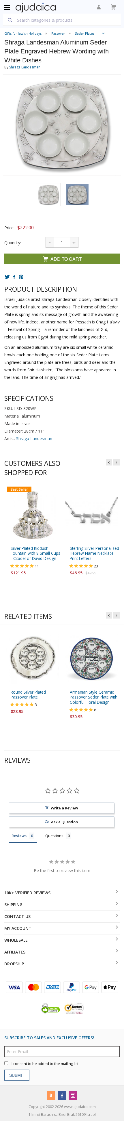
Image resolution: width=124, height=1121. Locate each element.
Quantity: (12, 242)
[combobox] (62, 20)
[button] (48, 194)
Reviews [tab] (19, 836)
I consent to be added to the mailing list (45, 1063)
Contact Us (17, 916)
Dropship (14, 964)
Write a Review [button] (64, 808)
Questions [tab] (54, 836)
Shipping (13, 904)
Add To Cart (66, 259)
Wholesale (16, 940)
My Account (17, 928)
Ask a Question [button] (64, 822)
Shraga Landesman (24, 67)
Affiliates (14, 952)
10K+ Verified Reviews (27, 892)
